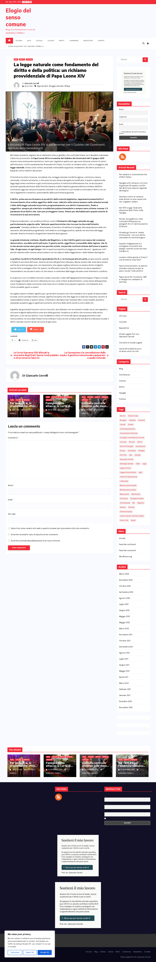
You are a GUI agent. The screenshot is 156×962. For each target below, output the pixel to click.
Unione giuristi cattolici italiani (132, 516)
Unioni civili (124, 520)
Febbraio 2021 (125, 689)
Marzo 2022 (124, 629)
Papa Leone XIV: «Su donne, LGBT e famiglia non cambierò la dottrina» (133, 279)
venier (133, 520)
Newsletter (88, 40)
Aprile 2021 (123, 677)
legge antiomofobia (128, 472)
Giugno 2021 (124, 665)
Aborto (122, 416)
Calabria (132, 420)
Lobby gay (124, 481)
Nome (11, 485)
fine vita (123, 455)
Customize (15, 952)
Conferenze (73, 40)
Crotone (123, 442)
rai (133, 503)
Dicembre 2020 (125, 701)
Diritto (61, 40)
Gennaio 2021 (124, 695)
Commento (13, 438)
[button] (144, 43)
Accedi (122, 538)
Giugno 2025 (124, 610)
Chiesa (130, 424)
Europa (122, 451)
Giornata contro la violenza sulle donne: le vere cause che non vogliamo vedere (95, 407)
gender (137, 455)
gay (130, 455)
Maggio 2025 (124, 617)
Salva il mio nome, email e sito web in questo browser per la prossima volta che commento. (50, 528)
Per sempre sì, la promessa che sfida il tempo (23, 405)
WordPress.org (125, 557)
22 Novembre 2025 (127, 770)
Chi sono (19, 40)
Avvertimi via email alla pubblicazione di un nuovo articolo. (35, 541)
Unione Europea (126, 511)
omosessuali (125, 503)
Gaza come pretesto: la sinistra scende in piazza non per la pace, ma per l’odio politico (133, 268)
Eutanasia (132, 451)
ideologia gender (126, 464)
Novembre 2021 (125, 635)
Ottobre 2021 (125, 641)
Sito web (12, 514)
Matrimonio (136, 494)
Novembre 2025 (126, 580)
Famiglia (26, 400)
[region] (30, 944)
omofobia (124, 498)
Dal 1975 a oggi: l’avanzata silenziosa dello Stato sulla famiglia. (131, 210)
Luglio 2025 (123, 604)
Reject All (30, 952)
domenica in (140, 446)
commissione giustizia (128, 433)
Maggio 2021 (124, 671)
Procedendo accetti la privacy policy (132, 132)
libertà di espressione (128, 477)
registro (140, 503)
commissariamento (127, 429)
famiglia (141, 451)
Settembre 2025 (126, 592)
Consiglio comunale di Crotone (132, 438)
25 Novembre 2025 (55, 770)
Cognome (123, 117)
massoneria (124, 494)
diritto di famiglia (126, 446)
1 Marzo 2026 (17, 770)
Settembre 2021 (126, 647)
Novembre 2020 (126, 708)
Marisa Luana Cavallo (128, 485)
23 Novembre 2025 (91, 770)
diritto (139, 442)
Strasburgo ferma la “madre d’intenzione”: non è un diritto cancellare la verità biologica (132, 235)
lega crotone (125, 468)
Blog (29, 40)
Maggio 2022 (124, 623)
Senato (123, 507)
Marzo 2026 (124, 574)
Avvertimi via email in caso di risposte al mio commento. (35, 535)
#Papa (67, 86)
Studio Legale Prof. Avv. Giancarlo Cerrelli (25, 46)
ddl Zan (132, 442)
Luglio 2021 (123, 659)
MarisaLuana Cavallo (128, 490)
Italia (138, 464)
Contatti (101, 40)
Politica (39, 40)
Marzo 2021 (124, 683)
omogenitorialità (136, 498)
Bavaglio (123, 420)
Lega (144, 464)
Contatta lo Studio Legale (130, 343)
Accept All (44, 952)
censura (141, 420)
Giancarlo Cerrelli (32, 83)
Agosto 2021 (124, 653)
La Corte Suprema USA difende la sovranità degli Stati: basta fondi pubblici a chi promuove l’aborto (36, 355)
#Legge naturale (56, 86)
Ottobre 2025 (125, 586)
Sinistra (131, 507)
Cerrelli (122, 424)
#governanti (42, 86)
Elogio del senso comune (18, 17)
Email (11, 500)
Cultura (51, 40)
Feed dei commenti (127, 551)
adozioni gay (133, 416)
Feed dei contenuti (127, 544)
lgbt (140, 472)
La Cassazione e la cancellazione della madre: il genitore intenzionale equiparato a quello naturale (83, 355)
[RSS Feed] (122, 156)
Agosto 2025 (124, 598)
